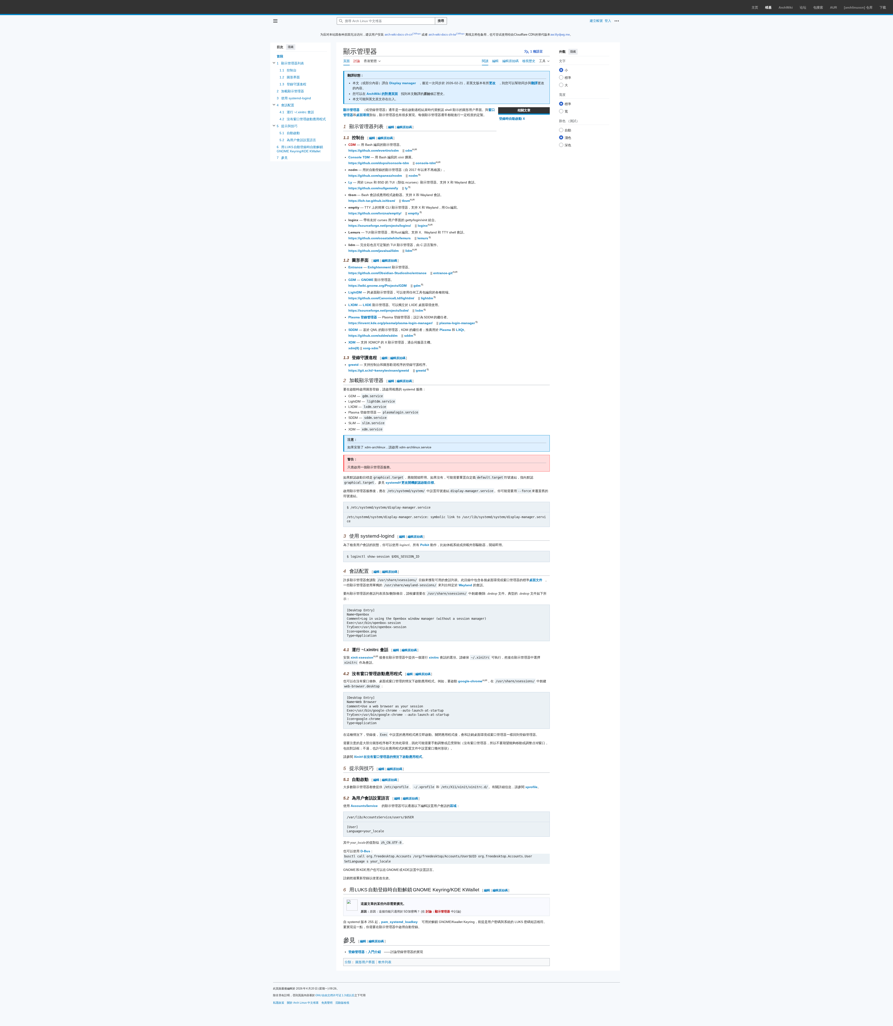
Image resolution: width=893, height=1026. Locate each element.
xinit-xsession (362, 657)
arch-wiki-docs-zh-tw (442, 34)
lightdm (427, 298)
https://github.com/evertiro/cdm (373, 150)
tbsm (406, 201)
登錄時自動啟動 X (512, 118)
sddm (408, 335)
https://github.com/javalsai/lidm (373, 251)
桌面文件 (535, 580)
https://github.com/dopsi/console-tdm (378, 163)
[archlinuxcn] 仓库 (858, 7)
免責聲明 (327, 1002)
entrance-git (443, 273)
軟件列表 (384, 962)
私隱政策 (278, 1002)
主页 (755, 7)
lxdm (419, 310)
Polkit (424, 545)
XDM (352, 342)
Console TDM (359, 157)
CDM (352, 145)
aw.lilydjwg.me (560, 34)
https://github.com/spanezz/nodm (375, 175)
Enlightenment (379, 267)
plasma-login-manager (457, 323)
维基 (768, 7)
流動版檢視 (342, 1002)
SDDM (353, 330)
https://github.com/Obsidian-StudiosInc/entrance (387, 273)
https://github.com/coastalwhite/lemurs (379, 238)
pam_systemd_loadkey (399, 922)
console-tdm (426, 163)
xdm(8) (353, 348)
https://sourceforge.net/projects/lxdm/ (378, 310)
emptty (414, 213)
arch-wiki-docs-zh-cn (398, 34)
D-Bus (365, 851)
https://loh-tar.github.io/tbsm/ (371, 201)
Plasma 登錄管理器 (362, 317)
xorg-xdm (371, 348)
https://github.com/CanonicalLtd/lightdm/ (381, 298)
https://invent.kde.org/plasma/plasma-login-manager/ (390, 323)
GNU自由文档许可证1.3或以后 (335, 995)
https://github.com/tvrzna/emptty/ (374, 213)
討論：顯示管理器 (438, 911)
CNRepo (416, 34)
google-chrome (470, 681)
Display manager (402, 83)
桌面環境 (362, 115)
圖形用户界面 (365, 962)
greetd (353, 364)
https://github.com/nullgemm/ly (373, 188)
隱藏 (290, 47)
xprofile (531, 787)
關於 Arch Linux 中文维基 (303, 1002)
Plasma (445, 330)
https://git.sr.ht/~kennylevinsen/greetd (378, 370)
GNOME (367, 280)
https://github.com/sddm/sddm (372, 335)
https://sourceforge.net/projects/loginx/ (379, 225)
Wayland (465, 585)
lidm (408, 251)
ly (406, 188)
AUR (833, 7)
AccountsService (364, 806)
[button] (275, 21)
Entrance (355, 267)
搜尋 (441, 21)
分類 (348, 962)
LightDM (355, 292)
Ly (350, 182)
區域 (453, 806)
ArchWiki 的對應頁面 (382, 94)
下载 (883, 7)
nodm (413, 175)
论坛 (803, 7)
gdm (417, 285)
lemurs (423, 238)
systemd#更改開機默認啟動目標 (410, 482)
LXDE (367, 305)
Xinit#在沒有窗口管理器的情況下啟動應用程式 (388, 757)
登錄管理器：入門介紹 (364, 952)
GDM (352, 280)
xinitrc (434, 657)
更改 (492, 83)
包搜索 (818, 7)
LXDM (353, 305)
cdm (408, 150)
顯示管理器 (351, 110)
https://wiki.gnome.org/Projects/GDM (377, 285)
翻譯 (534, 83)
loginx (423, 225)
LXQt (460, 330)
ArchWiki (786, 7)
